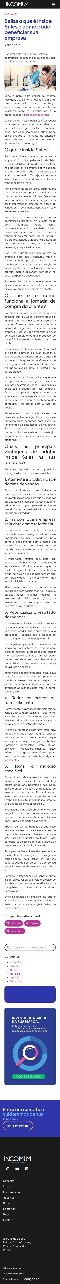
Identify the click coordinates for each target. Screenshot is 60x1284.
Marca (6, 1186)
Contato (8, 1219)
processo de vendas (37, 114)
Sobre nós (9, 1208)
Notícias (15, 973)
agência (51, 855)
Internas (15, 966)
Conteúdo (10, 13)
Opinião (15, 977)
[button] (53, 4)
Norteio (14, 969)
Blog (6, 1214)
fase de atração (23, 348)
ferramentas (11, 759)
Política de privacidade (13, 1273)
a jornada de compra (34, 312)
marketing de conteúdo (18, 268)
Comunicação (11, 1192)
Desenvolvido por (11, 1279)
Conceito (8, 1180)
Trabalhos (15, 981)
